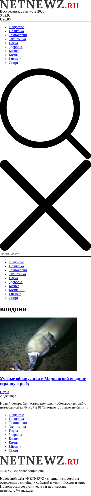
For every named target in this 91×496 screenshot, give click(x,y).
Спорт (13, 63)
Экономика (17, 39)
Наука (13, 43)
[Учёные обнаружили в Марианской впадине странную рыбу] (38, 370)
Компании (17, 55)
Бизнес (14, 51)
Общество (16, 27)
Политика (16, 31)
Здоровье (16, 47)
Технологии (18, 35)
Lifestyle (15, 59)
